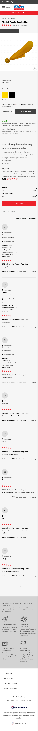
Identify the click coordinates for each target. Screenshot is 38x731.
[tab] (21, 218)
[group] (19, 179)
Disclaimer (29, 700)
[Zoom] (35, 68)
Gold (5, 95)
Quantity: (6, 112)
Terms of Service (10, 700)
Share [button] (24, 271)
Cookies (23, 700)
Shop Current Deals (21, 13)
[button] (10, 25)
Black (12, 95)
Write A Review (23, 25)
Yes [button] (17, 271)
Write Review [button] (19, 203)
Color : (6, 89)
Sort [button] (3, 212)
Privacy (17, 700)
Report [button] (20, 271)
